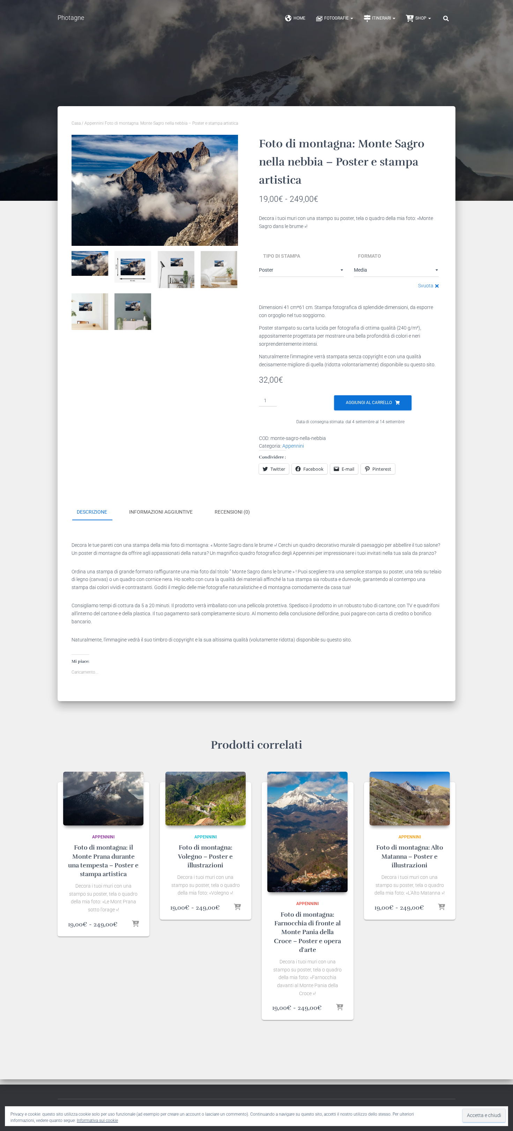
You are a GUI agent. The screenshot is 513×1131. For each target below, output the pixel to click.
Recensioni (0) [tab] (232, 512)
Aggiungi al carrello (369, 402)
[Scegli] (135, 924)
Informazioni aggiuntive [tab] (161, 512)
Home (299, 18)
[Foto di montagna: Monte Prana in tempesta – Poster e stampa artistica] (103, 798)
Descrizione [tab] (92, 512)
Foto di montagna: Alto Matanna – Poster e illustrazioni (409, 856)
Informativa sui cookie (97, 1120)
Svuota (425, 285)
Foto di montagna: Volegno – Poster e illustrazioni (205, 856)
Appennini (94, 123)
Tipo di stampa (281, 256)
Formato (369, 256)
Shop (421, 18)
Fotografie (337, 18)
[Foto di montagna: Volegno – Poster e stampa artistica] (205, 798)
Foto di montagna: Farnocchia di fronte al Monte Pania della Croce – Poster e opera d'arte (307, 932)
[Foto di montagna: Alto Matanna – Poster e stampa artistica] (410, 798)
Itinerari (382, 18)
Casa (76, 123)
